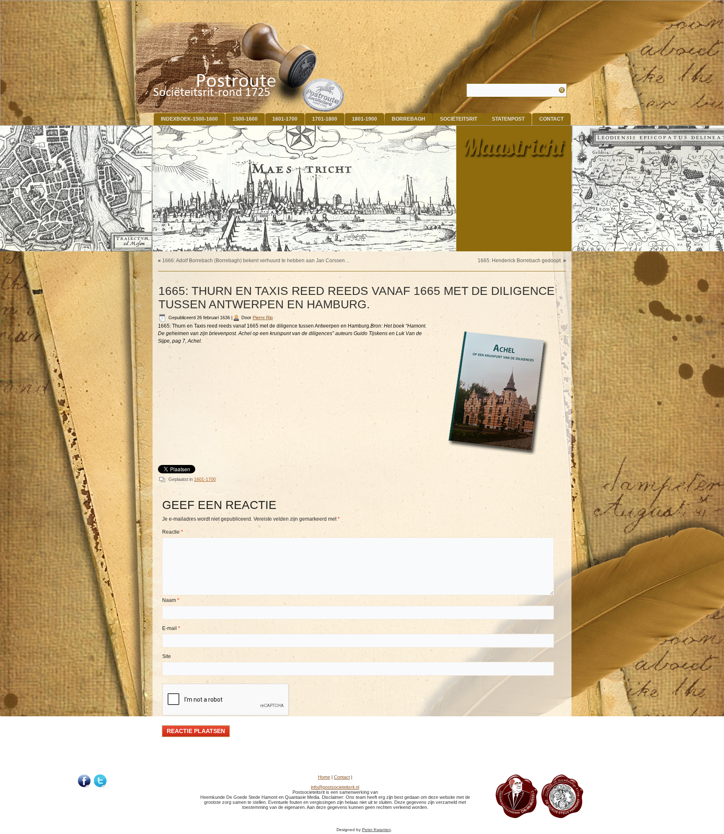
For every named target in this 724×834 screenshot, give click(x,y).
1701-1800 (324, 119)
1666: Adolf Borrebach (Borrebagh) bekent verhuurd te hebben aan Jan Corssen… (256, 260)
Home (324, 777)
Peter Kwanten (376, 829)
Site (166, 656)
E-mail (171, 628)
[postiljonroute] (84, 781)
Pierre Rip (263, 317)
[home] (241, 67)
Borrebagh (408, 119)
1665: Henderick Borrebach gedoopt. (520, 260)
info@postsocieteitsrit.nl (335, 787)
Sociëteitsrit (458, 119)
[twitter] (100, 781)
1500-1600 (245, 119)
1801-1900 (364, 119)
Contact (551, 119)
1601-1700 (284, 119)
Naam (170, 600)
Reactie (172, 532)
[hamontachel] (517, 816)
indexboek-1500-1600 (189, 119)
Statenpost (508, 119)
